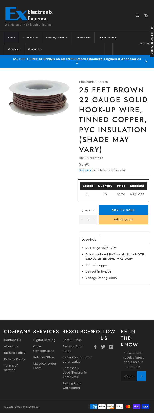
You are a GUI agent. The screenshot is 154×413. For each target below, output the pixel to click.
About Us (11, 346)
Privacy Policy (14, 359)
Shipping (85, 170)
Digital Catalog (44, 340)
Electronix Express (26, 406)
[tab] (90, 240)
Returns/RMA (43, 357)
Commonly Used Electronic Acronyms (74, 372)
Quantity (88, 210)
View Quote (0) (151, 39)
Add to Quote (123, 219)
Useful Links (72, 340)
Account (144, 43)
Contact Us (12, 340)
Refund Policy (14, 353)
